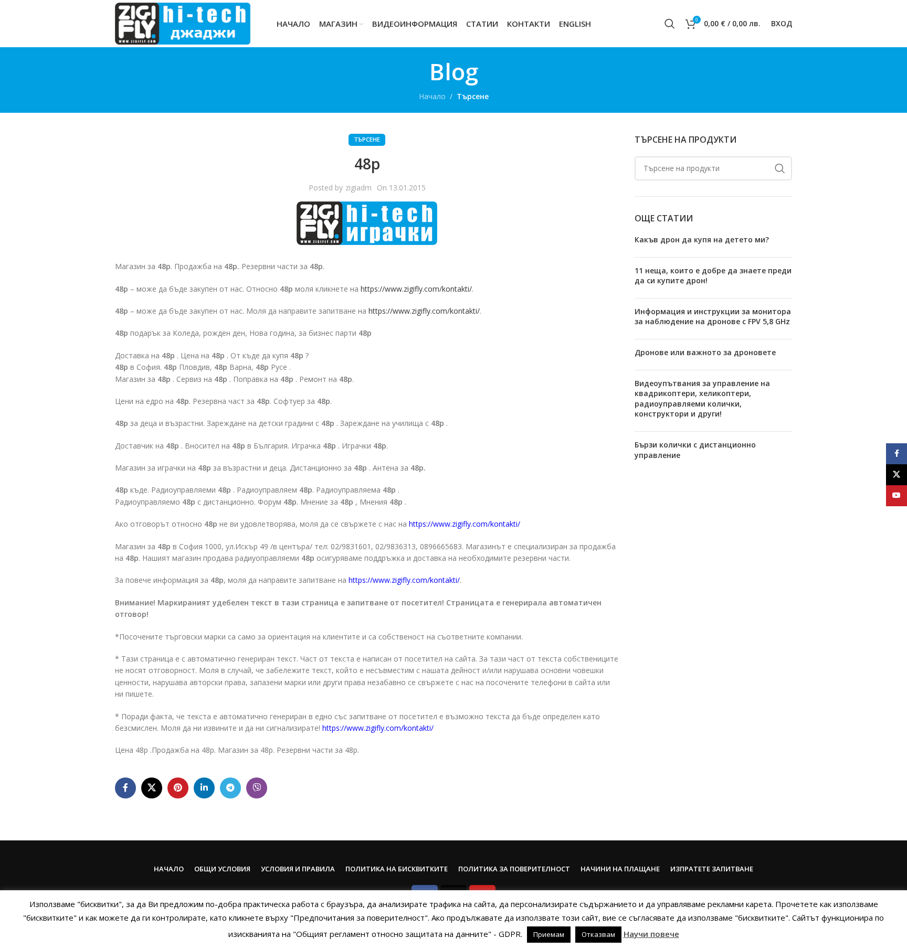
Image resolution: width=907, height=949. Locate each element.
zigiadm (358, 188)
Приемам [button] (548, 934)
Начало (432, 96)
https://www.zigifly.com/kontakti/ (416, 289)
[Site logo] (182, 23)
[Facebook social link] (125, 787)
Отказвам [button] (598, 934)
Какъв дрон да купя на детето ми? (702, 239)
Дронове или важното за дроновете (705, 352)
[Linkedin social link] (204, 787)
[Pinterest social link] (177, 787)
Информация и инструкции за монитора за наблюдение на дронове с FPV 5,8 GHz (713, 316)
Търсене (473, 96)
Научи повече (651, 934)
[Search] (669, 23)
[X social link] (151, 787)
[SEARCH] (780, 168)
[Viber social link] (256, 787)
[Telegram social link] (230, 787)
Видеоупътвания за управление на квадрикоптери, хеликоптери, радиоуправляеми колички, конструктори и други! (702, 398)
